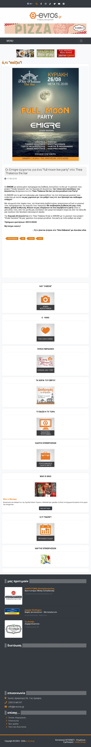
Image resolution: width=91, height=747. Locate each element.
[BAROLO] (45, 28)
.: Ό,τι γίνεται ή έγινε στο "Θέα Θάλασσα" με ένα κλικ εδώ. (60, 230)
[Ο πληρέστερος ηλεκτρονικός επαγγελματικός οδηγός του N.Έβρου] (45, 16)
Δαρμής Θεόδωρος (33, 610)
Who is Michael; (10, 499)
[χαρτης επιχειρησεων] (45, 559)
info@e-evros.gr (16, 706)
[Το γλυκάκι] (45, 53)
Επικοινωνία (13, 721)
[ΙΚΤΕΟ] (65, 53)
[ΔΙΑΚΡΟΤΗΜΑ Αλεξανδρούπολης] (13, 596)
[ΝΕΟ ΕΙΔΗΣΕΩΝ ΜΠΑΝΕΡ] (45, 274)
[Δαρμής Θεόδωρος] (12, 611)
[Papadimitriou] (25, 53)
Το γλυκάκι (29, 622)
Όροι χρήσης (13, 724)
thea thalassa (12, 238)
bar (23, 238)
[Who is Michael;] (45, 489)
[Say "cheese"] (45, 301)
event (40, 238)
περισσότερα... (45, 508)
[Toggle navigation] (81, 40)
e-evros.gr (30, 741)
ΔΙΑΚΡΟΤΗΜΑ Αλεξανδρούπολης (40, 588)
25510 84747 (15, 702)
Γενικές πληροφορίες (17, 718)
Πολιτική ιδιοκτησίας (17, 727)
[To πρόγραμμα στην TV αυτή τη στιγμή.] (45, 426)
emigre (31, 238)
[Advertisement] (45, 260)
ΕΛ (30, 4)
